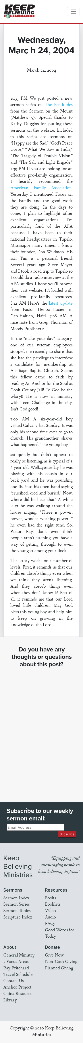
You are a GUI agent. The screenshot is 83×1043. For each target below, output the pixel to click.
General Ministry (19, 955)
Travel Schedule (18, 974)
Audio (50, 917)
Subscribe (67, 834)
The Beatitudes (59, 104)
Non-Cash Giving (61, 961)
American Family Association (41, 187)
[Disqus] (41, 730)
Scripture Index (17, 917)
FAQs (50, 923)
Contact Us (13, 980)
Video (50, 910)
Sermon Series (16, 904)
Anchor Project (17, 987)
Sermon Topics (17, 910)
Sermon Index (16, 897)
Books (50, 897)
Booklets (52, 904)
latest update (61, 303)
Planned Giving (59, 968)
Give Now (54, 955)
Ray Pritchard (16, 968)
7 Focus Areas (16, 961)
